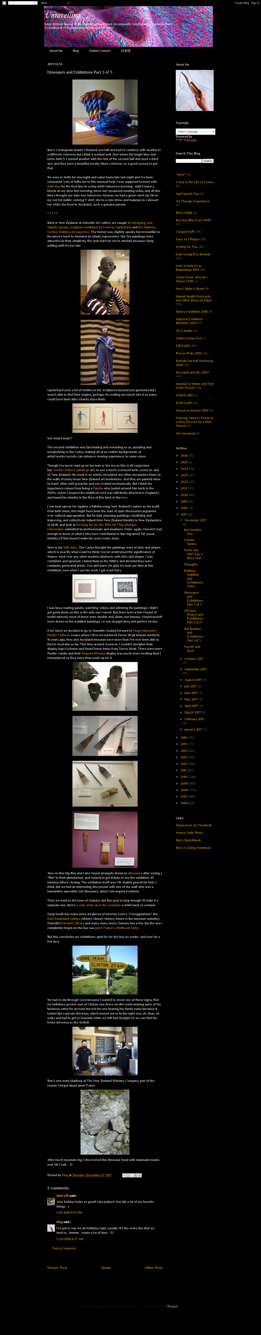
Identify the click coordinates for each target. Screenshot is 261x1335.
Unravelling (62, 15)
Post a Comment (64, 1248)
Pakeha (98, 488)
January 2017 (194, 729)
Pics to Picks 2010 (188, 353)
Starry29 (62, 1196)
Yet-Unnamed (185, 433)
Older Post (154, 1267)
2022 (185, 482)
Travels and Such (192, 648)
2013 (184, 757)
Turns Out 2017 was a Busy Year (193, 554)
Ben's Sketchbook (188, 840)
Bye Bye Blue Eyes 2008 (193, 220)
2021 (184, 488)
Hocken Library (73, 923)
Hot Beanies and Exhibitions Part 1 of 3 (193, 634)
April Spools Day (187, 194)
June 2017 (192, 693)
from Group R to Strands (193, 254)
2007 (185, 796)
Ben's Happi (184, 213)
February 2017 (195, 719)
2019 (184, 501)
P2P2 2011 (183, 346)
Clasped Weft (185, 232)
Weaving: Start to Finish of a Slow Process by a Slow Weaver (194, 422)
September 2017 (196, 669)
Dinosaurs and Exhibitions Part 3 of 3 (193, 598)
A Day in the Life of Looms (194, 182)
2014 (184, 751)
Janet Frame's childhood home (117, 928)
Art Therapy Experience (192, 201)
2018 (184, 508)
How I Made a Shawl (190, 289)
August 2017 (194, 680)
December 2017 (196, 520)
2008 (185, 790)
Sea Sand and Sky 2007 (192, 372)
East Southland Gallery (63, 919)
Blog (76, 51)
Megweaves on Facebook (194, 825)
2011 (184, 770)
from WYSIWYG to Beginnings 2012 (189, 268)
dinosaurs (134, 873)
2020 (185, 495)
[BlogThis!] (128, 1175)
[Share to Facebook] (136, 1175)
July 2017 (191, 686)
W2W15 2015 (184, 395)
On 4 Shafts (184, 331)
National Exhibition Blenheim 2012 (189, 321)
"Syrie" (180, 174)
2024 (185, 469)
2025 (185, 462)
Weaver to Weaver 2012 (192, 410)
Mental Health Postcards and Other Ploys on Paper (194, 298)
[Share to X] (132, 1175)
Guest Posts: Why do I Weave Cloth (191, 279)
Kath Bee (53, 186)
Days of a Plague (188, 239)
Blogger (172, 1306)
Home (106, 1267)
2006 (185, 803)
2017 (184, 514)
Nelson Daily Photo (189, 833)
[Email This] (124, 1175)
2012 (184, 764)
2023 (185, 475)
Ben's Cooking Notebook (193, 848)
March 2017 (193, 712)
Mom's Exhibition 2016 (192, 312)
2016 (184, 737)
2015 (184, 744)
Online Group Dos (189, 338)
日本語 (125, 51)
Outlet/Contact (100, 51)
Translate (190, 140)
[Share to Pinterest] (140, 1175)
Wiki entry (70, 547)
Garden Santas (190, 542)
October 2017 (194, 659)
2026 (185, 455)
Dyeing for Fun (186, 247)
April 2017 (192, 706)
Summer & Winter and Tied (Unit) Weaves (195, 386)
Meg (59, 1222)
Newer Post (57, 1267)
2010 (184, 777)
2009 (185, 783)
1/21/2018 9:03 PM (69, 1212)
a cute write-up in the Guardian (99, 905)
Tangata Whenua (93, 653)
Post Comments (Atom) (114, 1280)
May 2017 (192, 699)
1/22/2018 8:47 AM (69, 1239)
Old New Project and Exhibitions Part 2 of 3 (193, 616)
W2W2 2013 (184, 403)
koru (124, 497)
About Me (56, 51)
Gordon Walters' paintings (71, 470)
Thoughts (191, 564)
